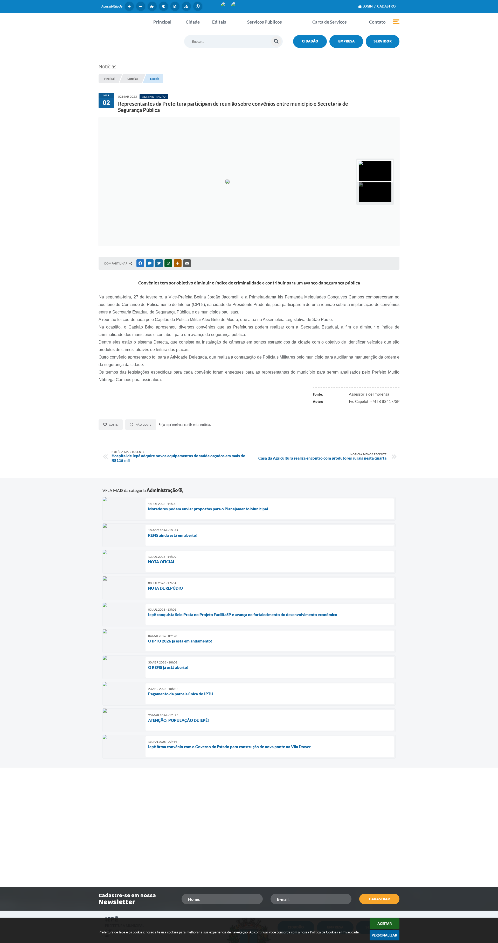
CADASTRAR (379, 899)
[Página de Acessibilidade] (198, 6)
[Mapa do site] (187, 6)
